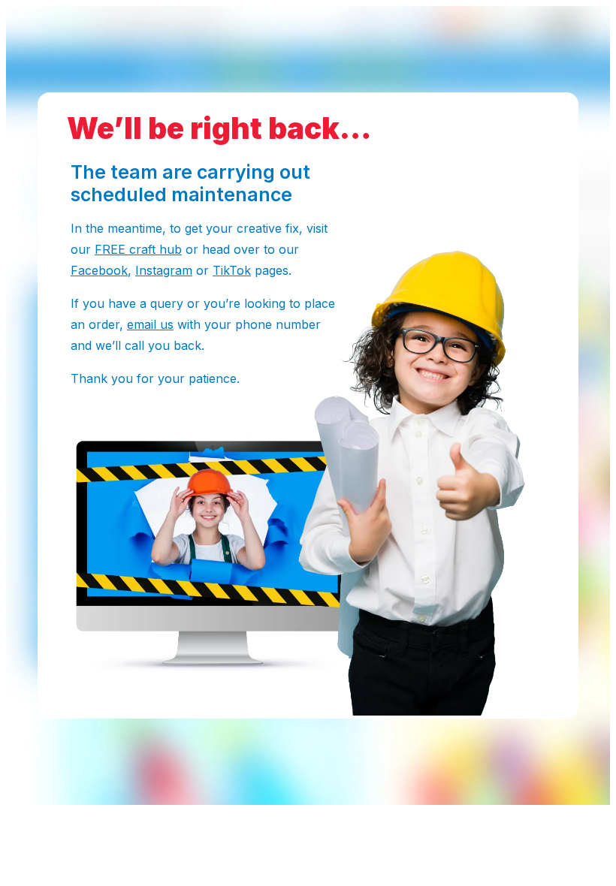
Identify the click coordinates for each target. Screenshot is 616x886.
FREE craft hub (138, 249)
